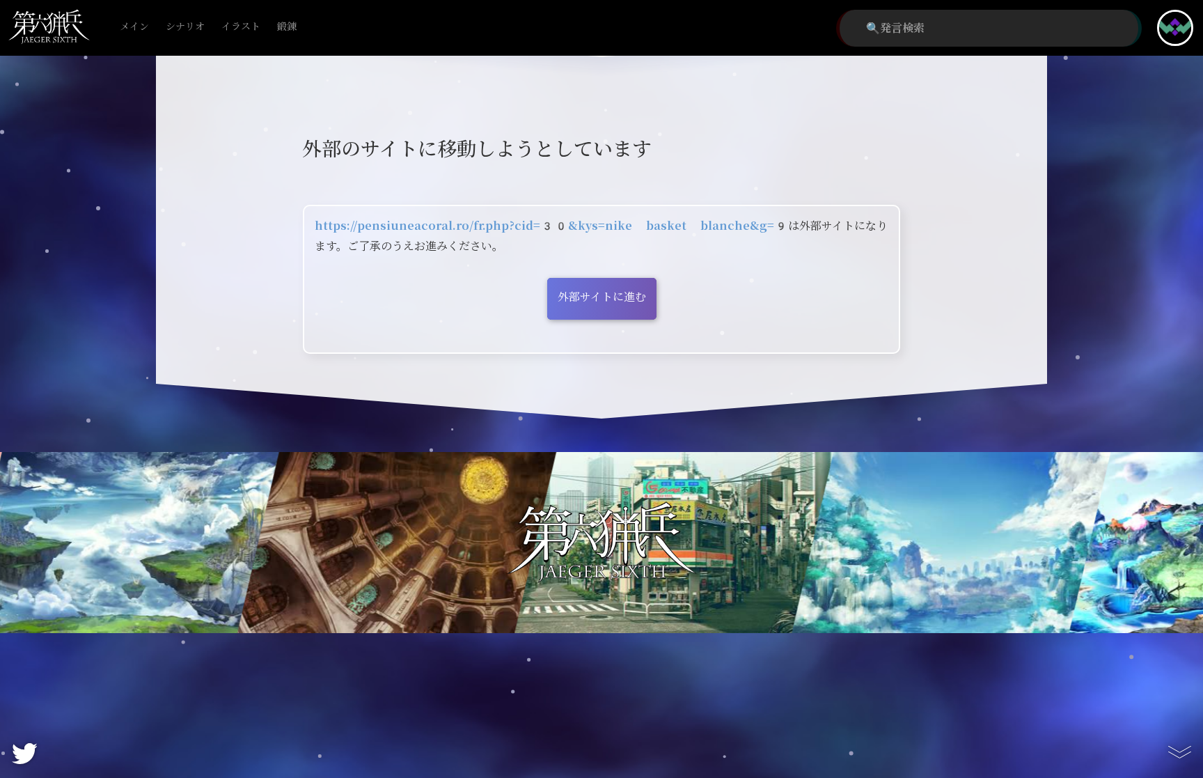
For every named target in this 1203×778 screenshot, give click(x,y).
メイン (134, 27)
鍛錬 (287, 27)
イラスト (240, 27)
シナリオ (185, 27)
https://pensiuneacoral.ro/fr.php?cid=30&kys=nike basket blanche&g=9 (551, 226)
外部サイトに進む (602, 297)
